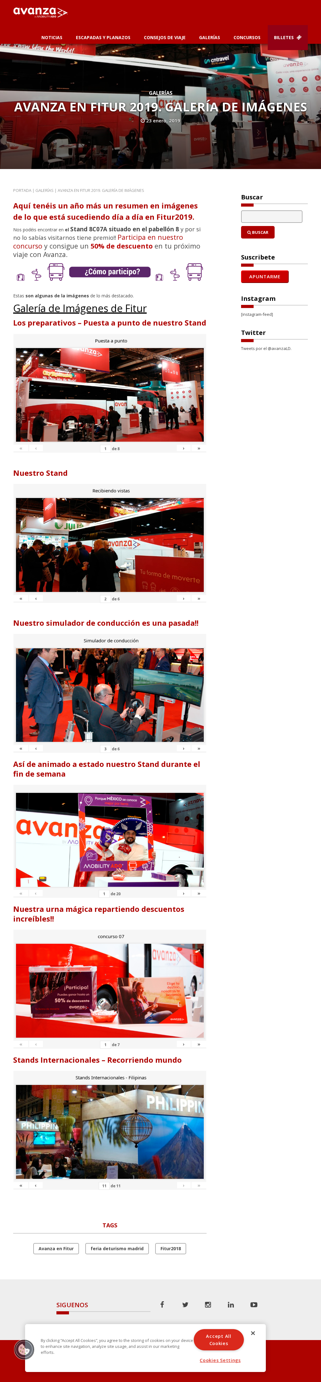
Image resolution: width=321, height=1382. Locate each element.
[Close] (253, 1333)
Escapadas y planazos (103, 37)
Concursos (247, 37)
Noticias (51, 37)
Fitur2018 (170, 1248)
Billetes (284, 37)
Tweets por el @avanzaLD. (266, 348)
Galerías (209, 37)
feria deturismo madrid (117, 1248)
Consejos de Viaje (165, 37)
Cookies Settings (220, 1360)
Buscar (259, 232)
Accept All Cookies (218, 1339)
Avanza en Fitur (56, 1248)
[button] (24, 1349)
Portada (22, 190)
